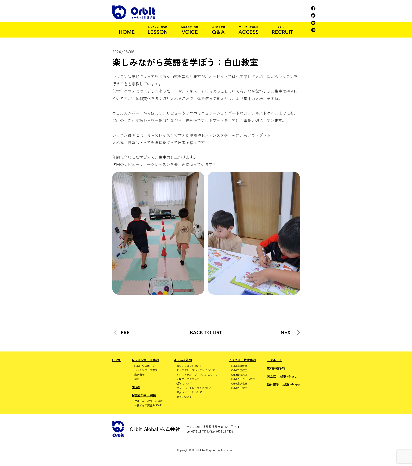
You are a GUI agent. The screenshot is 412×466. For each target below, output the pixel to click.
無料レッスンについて (189, 366)
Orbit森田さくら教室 (243, 379)
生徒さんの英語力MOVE (148, 405)
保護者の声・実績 (144, 395)
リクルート (274, 360)
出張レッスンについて (189, 392)
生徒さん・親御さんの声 (148, 401)
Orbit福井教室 (239, 366)
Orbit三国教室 (239, 370)
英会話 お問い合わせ (282, 376)
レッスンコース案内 (145, 360)
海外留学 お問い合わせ (283, 384)
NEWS (136, 387)
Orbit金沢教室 (239, 383)
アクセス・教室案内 (242, 360)
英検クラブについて (188, 379)
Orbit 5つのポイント (146, 366)
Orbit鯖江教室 (239, 374)
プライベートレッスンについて (194, 388)
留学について (184, 383)
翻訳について (184, 396)
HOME (116, 360)
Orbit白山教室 (239, 388)
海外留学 (139, 374)
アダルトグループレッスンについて (197, 374)
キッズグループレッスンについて (195, 370)
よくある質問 (183, 360)
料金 (136, 379)
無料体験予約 (276, 368)
